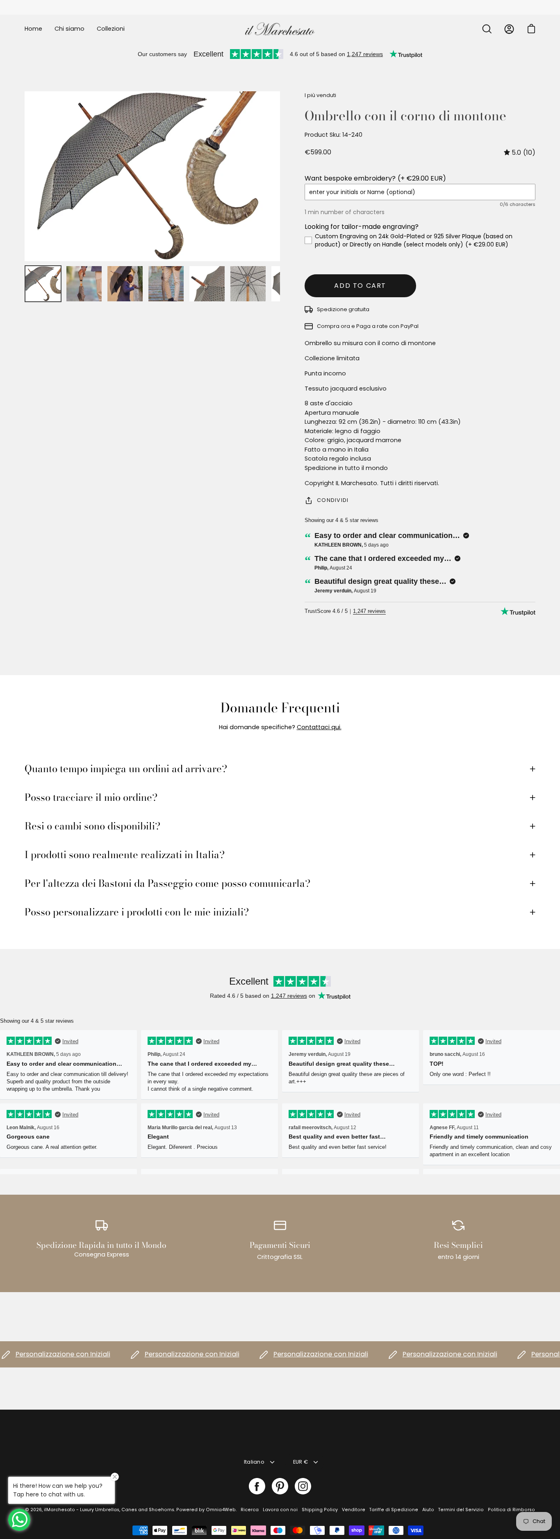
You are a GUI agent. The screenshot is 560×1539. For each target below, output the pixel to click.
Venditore (353, 1510)
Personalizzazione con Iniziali (171, 1354)
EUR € (300, 1461)
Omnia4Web (221, 1510)
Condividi (333, 500)
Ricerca (250, 1510)
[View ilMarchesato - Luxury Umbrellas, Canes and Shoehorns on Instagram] (303, 1486)
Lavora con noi (280, 1510)
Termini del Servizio (461, 1510)
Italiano (254, 1461)
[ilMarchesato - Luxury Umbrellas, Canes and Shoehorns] (280, 29)
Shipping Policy (320, 1510)
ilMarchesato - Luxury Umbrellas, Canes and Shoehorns (109, 1510)
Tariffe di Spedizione (393, 1510)
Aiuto (428, 1510)
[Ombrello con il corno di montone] (43, 283)
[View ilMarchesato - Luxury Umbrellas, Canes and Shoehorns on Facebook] (257, 1486)
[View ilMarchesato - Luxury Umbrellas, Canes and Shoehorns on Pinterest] (280, 1486)
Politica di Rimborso (511, 1510)
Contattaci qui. (319, 727)
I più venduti (320, 95)
